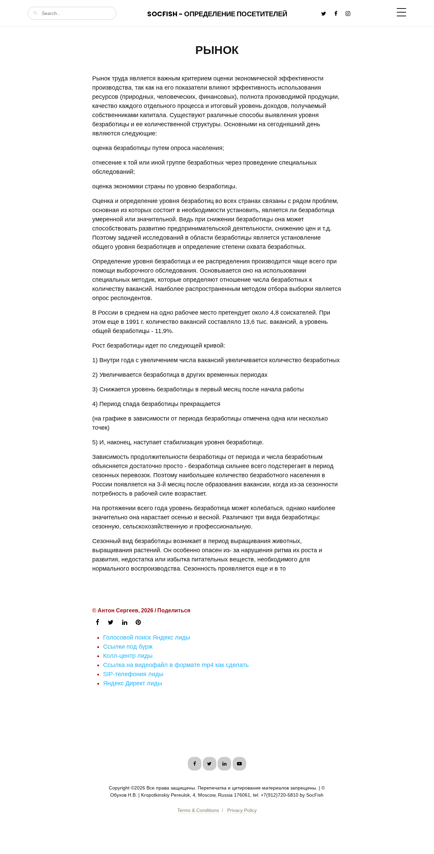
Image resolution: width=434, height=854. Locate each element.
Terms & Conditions (198, 810)
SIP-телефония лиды (133, 674)
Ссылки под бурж (128, 646)
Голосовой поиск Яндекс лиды (146, 637)
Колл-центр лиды (128, 655)
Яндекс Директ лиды (132, 683)
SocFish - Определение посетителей (217, 14)
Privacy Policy (242, 810)
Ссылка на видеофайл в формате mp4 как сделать (176, 665)
